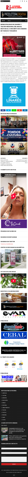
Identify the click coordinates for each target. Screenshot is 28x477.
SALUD (3, 417)
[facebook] (20, 1)
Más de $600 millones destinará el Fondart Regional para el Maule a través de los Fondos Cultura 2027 (14, 137)
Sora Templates (18, 472)
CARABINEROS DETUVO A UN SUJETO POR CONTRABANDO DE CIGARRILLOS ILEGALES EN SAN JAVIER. (17, 431)
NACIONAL (4, 405)
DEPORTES (4, 397)
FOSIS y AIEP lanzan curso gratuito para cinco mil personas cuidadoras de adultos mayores (18, 437)
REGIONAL (4, 414)
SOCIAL (3, 419)
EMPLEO (4, 402)
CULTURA (10, 33)
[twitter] (24, 1)
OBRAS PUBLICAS (5, 407)
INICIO (3, 20)
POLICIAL (4, 410)
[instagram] (22, 1)
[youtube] (26, 1)
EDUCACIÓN (5, 400)
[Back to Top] (14, 475)
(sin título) (4, 425)
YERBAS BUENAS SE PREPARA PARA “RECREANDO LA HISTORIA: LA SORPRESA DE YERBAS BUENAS (13, 151)
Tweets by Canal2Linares (7, 244)
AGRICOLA (4, 393)
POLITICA (4, 412)
